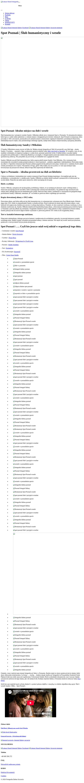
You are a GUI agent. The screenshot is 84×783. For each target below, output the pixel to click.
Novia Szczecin (17, 234)
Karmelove (9, 248)
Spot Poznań (20, 231)
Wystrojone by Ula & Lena (24, 241)
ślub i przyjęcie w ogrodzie (56, 151)
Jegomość (17, 252)
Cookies (3, 776)
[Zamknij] (1, 10)
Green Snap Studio (12, 255)
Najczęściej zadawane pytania (10, 764)
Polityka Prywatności (8, 772)
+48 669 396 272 (6, 756)
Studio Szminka (13, 245)
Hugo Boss (12, 238)
